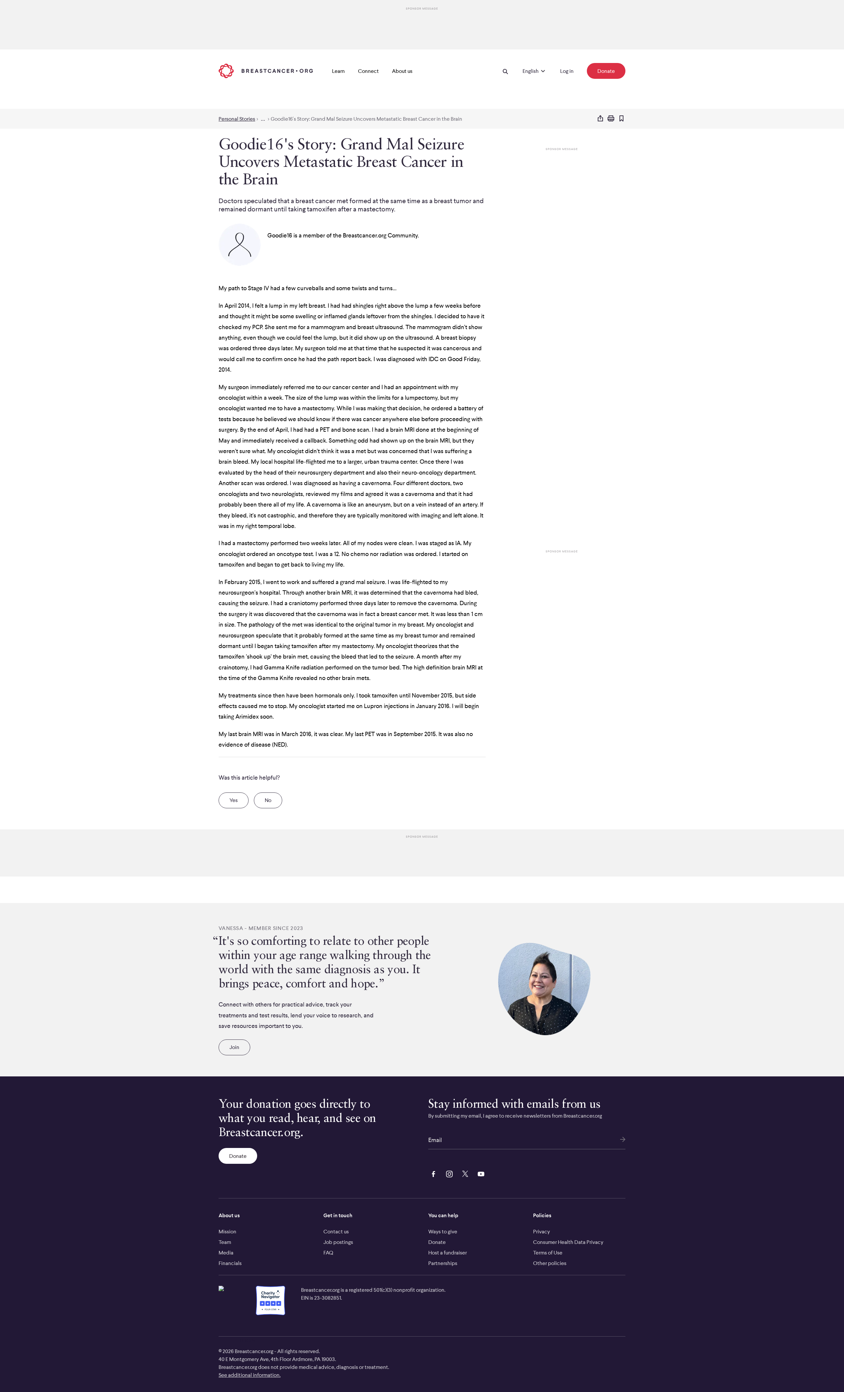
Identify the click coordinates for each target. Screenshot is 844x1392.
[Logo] (266, 71)
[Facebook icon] (432, 1173)
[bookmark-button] (621, 119)
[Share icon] (600, 119)
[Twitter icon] (464, 1173)
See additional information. (250, 1375)
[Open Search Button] (505, 71)
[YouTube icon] (480, 1173)
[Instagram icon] (448, 1173)
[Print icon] (611, 119)
